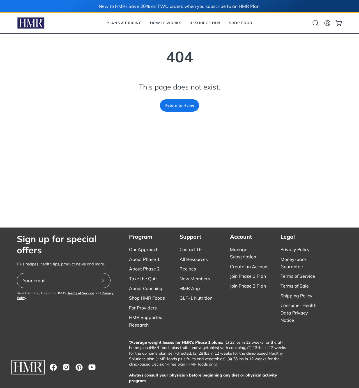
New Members (195, 278)
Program (140, 236)
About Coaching (145, 288)
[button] (124, 23)
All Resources (194, 259)
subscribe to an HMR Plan (232, 6)
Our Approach (143, 249)
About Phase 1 (144, 259)
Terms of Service (80, 293)
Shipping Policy (296, 296)
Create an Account (249, 266)
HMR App (190, 288)
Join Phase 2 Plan (248, 286)
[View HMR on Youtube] (92, 367)
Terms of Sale (294, 286)
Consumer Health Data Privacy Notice (298, 312)
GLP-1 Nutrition (196, 298)
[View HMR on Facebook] (53, 367)
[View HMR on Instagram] (66, 367)
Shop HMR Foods (147, 298)
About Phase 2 (144, 269)
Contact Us (191, 249)
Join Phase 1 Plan (248, 276)
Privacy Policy (295, 249)
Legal (287, 236)
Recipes (188, 269)
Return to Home (179, 105)
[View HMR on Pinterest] (79, 367)
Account (241, 236)
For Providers (143, 308)
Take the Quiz (143, 278)
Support (190, 236)
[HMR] (31, 23)
